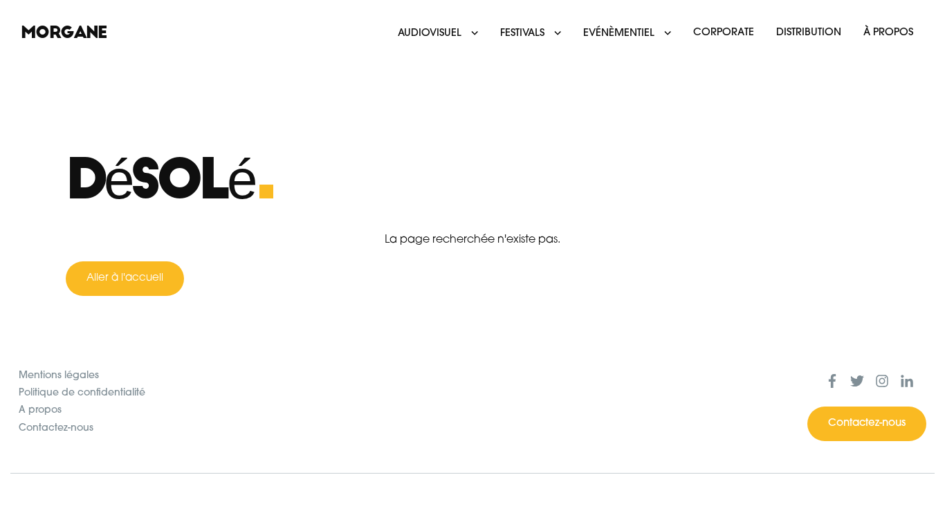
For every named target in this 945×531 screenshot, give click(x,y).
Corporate (723, 33)
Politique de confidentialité (82, 393)
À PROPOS (888, 33)
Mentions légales (59, 376)
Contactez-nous (56, 428)
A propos (40, 410)
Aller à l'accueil (124, 278)
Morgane (64, 32)
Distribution (808, 33)
